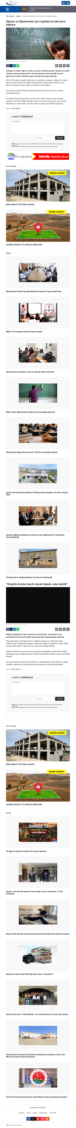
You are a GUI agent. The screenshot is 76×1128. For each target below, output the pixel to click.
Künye (29, 1113)
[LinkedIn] (14, 65)
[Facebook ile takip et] (28, 1119)
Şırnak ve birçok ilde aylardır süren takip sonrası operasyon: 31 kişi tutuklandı (41, 9)
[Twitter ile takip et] (33, 1119)
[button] (60, 65)
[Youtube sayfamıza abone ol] (38, 1119)
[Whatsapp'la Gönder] (17, 65)
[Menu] (63, 3)
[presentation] (12, 9)
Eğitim (18, 16)
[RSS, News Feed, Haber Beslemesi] (47, 1119)
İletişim (35, 1113)
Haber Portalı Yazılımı (15, 1125)
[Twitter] (10, 65)
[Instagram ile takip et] (42, 1119)
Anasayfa (11, 16)
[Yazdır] (56, 65)
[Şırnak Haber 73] (11, 3)
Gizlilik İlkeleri (43, 1113)
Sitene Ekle (53, 1113)
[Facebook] (7, 65)
